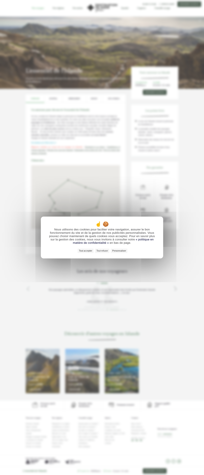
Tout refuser (102, 251)
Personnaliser (119, 251)
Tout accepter (85, 251)
